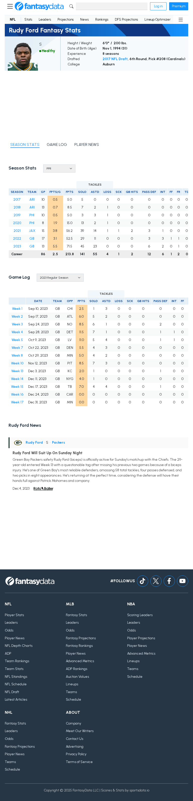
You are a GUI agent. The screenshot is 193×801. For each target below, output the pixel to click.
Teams (71, 692)
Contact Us (74, 739)
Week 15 (17, 387)
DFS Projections (126, 19)
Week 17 (17, 402)
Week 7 (17, 348)
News (84, 19)
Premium (178, 6)
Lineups (72, 684)
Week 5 (17, 340)
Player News (14, 638)
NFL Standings (16, 676)
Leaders (45, 19)
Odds (9, 630)
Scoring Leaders (140, 615)
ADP (8, 653)
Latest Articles (16, 699)
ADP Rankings (76, 669)
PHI (31, 215)
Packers (58, 442)
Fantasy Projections (81, 638)
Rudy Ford (34, 442)
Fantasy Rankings (79, 646)
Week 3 (17, 324)
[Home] (39, 6)
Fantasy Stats (76, 615)
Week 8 (17, 355)
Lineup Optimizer (157, 19)
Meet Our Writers (79, 731)
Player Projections (141, 638)
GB (31, 238)
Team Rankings (17, 661)
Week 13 (17, 371)
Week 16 (17, 394)
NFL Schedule (16, 684)
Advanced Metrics (80, 661)
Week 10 (17, 363)
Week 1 (17, 309)
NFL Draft (12, 692)
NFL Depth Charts (18, 646)
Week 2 (17, 316)
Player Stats (14, 615)
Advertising (74, 746)
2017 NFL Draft (115, 59)
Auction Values (77, 676)
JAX (32, 231)
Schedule (73, 699)
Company (73, 723)
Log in (158, 6)
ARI (32, 199)
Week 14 (17, 379)
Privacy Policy (76, 754)
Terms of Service (79, 762)
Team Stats (14, 669)
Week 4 (17, 332)
